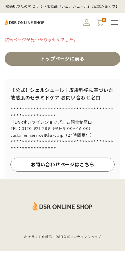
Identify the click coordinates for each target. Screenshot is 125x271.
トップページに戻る (62, 59)
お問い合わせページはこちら (62, 164)
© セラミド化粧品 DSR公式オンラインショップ (62, 237)
